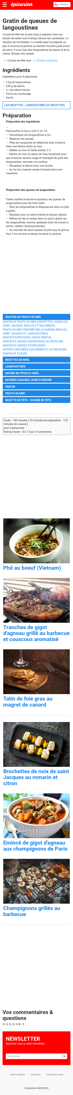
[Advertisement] (36, 275)
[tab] (36, 317)
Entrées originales (47, 60)
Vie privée (36, 1074)
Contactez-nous (54, 1074)
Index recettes (17, 1074)
